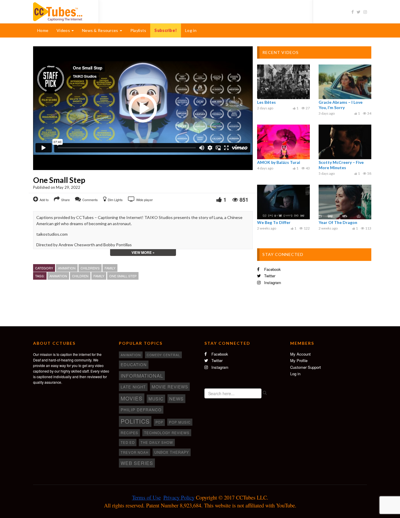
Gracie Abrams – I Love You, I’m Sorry (341, 105)
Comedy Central (163, 355)
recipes (129, 432)
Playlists (138, 30)
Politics (135, 421)
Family (110, 268)
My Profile (298, 360)
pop (159, 422)
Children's (90, 268)
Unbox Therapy (171, 452)
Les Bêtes (266, 102)
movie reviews (170, 387)
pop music (180, 422)
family (98, 276)
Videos (64, 30)
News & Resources (100, 30)
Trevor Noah (134, 452)
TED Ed (128, 442)
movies (132, 398)
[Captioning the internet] (61, 11)
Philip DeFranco (141, 409)
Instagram (272, 282)
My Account (300, 354)
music (155, 399)
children (80, 276)
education (134, 364)
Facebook (272, 269)
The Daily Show (157, 442)
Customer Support (305, 367)
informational (142, 375)
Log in (190, 30)
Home (42, 30)
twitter (269, 275)
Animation (67, 268)
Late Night (133, 387)
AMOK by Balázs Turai (278, 162)
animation (58, 276)
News (176, 398)
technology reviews (166, 432)
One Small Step (122, 276)
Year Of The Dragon (338, 222)
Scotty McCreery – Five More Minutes (341, 165)
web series (137, 462)
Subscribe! (165, 30)
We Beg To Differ (273, 222)
